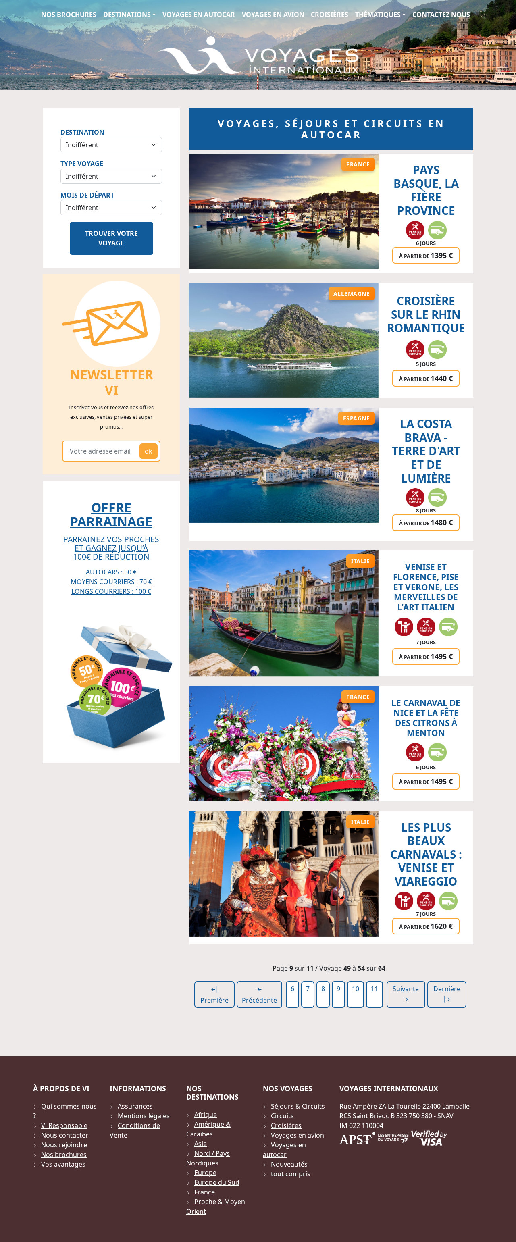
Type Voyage (81, 163)
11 (374, 988)
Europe (205, 1172)
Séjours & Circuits (298, 1106)
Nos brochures (68, 14)
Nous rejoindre (64, 1144)
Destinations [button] (127, 14)
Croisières (329, 14)
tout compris (290, 1173)
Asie (200, 1143)
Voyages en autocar (198, 14)
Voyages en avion (273, 14)
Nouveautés (289, 1164)
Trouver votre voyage (111, 238)
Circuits (282, 1115)
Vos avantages (63, 1164)
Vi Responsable (64, 1125)
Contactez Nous (441, 14)
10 (355, 988)
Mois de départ (87, 195)
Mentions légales (144, 1115)
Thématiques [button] (378, 14)
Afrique (205, 1114)
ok (148, 451)
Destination (82, 132)
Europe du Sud (216, 1182)
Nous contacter (64, 1135)
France (204, 1192)
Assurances (135, 1106)
